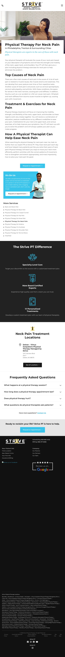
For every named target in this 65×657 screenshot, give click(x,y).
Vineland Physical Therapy (20, 624)
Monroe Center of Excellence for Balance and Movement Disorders (19, 608)
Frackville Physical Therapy (9, 601)
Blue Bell (4, 596)
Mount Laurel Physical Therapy (40, 612)
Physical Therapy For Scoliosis (15, 227)
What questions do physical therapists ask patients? (28, 405)
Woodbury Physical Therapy (26, 627)
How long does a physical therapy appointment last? (29, 392)
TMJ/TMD (8, 236)
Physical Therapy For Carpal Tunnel (17, 212)
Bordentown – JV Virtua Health (15, 596)
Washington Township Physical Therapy (35, 626)
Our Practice (36, 451)
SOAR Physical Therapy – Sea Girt (49, 620)
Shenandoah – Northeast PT (47, 619)
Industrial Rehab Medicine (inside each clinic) (33, 603)
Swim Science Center (7, 624)
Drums (37, 600)
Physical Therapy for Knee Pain (15, 218)
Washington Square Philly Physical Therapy (13, 626)
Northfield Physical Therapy (25, 614)
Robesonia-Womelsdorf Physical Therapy (42, 617)
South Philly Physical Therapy (36, 622)
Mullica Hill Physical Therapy (9, 614)
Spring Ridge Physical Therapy (53, 622)
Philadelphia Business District (40, 614)
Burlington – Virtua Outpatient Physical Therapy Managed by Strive (42, 596)
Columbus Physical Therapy (44, 598)
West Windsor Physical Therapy (10, 627)
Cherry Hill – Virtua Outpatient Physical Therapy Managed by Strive (19, 598)
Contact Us (41, 413)
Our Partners (36, 453)
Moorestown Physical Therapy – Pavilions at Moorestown (16, 612)
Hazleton (4, 603)
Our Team (35, 455)
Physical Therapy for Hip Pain (14, 215)
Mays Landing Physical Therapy (38, 605)
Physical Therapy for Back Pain (15, 210)
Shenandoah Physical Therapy (9, 620)
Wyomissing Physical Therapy (42, 627)
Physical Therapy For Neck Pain (16, 221)
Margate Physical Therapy (52, 603)
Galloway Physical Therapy (23, 601)
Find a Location (6, 451)
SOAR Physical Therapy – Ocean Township (29, 620)
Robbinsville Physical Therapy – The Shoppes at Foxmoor (16, 617)
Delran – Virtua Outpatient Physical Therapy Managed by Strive (32, 348)
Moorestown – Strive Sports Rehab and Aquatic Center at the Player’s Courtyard (22, 610)
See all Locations (32, 365)
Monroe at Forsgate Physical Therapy (45, 607)
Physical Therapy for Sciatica (14, 224)
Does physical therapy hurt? (17, 398)
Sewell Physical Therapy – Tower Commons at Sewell (25, 619)
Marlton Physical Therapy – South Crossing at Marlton (15, 605)
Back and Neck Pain (12, 207)
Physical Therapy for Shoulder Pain (16, 230)
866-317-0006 (42, 442)
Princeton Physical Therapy (25, 615)
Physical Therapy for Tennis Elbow (16, 233)
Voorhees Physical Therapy (35, 624)
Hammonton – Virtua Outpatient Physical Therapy (44, 601)
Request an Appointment (32, 166)
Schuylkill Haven (6, 619)
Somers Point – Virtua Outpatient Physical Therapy (15, 622)
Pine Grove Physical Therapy (9, 615)
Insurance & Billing (7, 458)
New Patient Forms (8, 453)
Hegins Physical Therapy (14, 603)
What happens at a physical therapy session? (25, 385)
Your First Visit (6, 455)
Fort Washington (44, 600)
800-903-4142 (45, 439)
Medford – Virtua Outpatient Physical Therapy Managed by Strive (18, 607)
